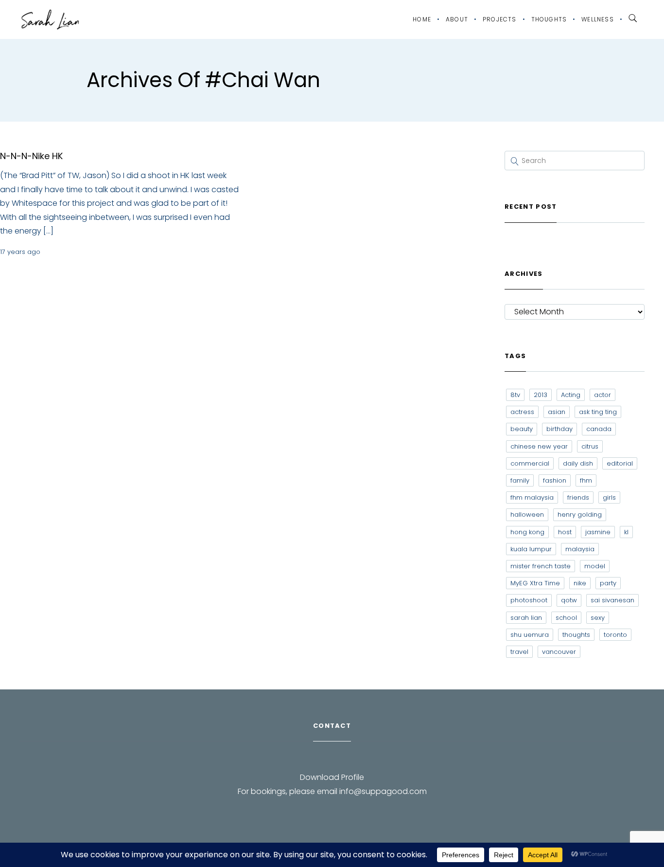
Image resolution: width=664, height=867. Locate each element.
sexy (598, 617)
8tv (515, 394)
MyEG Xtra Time (535, 583)
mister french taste (540, 566)
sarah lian (526, 617)
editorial (620, 463)
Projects (500, 19)
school (566, 617)
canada (599, 429)
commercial (529, 463)
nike (580, 583)
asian (556, 411)
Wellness (597, 19)
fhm (586, 480)
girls (609, 497)
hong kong (527, 532)
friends (578, 497)
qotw (569, 600)
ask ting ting (598, 411)
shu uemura (529, 634)
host (565, 532)
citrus (589, 446)
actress (522, 411)
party (608, 583)
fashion (554, 480)
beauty (521, 429)
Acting (570, 394)
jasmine (598, 532)
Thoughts (549, 19)
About (457, 19)
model (594, 566)
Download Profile (332, 777)
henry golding (580, 514)
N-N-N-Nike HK (31, 156)
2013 (540, 394)
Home (422, 19)
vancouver (559, 651)
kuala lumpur (531, 549)
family (519, 480)
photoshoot (528, 600)
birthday (559, 429)
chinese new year (539, 446)
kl (626, 532)
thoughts (576, 634)
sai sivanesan (612, 600)
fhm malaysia (532, 497)
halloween (527, 514)
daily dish (578, 463)
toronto (615, 634)
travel (519, 651)
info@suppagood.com (383, 791)
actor (602, 394)
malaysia (579, 549)
